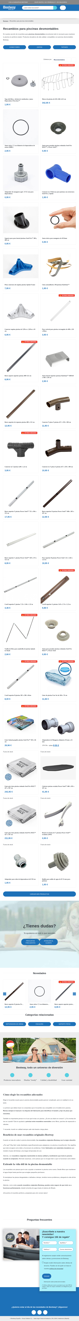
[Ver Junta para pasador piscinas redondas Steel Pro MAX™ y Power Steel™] (58, 131)
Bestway (5, 21)
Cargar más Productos (39, 894)
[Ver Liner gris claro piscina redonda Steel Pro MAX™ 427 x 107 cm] (20, 819)
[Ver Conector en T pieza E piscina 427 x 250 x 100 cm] (58, 452)
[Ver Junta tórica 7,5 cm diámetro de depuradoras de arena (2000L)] (20, 131)
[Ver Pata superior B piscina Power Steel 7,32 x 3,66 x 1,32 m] (58, 544)
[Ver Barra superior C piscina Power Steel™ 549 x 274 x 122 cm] (20, 544)
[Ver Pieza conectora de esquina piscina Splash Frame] (20, 269)
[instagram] (39, 1312)
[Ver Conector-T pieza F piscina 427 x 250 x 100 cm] (58, 407)
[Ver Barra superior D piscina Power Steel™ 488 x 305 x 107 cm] (58, 497)
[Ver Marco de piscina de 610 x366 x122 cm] (58, 84)
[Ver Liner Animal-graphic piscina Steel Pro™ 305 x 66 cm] (20, 726)
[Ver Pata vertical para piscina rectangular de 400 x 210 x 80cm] (58, 315)
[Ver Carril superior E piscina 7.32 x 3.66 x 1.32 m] (20, 589)
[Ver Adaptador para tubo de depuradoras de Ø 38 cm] (20, 864)
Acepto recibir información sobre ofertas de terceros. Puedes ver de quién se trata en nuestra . (58, 1265)
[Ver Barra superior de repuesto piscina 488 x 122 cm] (20, 407)
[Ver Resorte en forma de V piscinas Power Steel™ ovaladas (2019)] (58, 819)
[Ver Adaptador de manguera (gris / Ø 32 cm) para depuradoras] (20, 178)
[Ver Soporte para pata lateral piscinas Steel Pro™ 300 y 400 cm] (20, 224)
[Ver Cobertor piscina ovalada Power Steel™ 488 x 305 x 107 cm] (58, 772)
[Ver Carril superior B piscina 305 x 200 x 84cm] (20, 680)
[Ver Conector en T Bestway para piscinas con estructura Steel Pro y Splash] (58, 178)
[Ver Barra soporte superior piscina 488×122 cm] (20, 361)
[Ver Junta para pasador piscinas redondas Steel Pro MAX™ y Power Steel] (58, 635)
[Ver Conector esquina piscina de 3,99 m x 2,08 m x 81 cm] (20, 315)
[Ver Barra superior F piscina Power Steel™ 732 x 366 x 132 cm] (20, 497)
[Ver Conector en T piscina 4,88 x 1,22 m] (20, 452)
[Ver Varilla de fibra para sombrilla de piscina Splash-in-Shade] (20, 635)
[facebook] (34, 1312)
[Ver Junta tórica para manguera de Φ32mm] (58, 223)
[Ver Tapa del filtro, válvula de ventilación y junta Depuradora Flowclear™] (20, 85)
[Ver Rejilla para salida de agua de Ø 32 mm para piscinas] (58, 865)
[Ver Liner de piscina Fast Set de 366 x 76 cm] (58, 680)
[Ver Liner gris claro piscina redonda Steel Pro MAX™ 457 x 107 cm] (20, 772)
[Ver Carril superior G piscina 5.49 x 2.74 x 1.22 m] (58, 589)
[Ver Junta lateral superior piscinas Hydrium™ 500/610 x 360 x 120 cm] (58, 362)
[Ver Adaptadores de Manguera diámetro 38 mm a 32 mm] (58, 726)
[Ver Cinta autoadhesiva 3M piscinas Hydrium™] (58, 269)
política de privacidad (56, 1268)
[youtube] (45, 1312)
